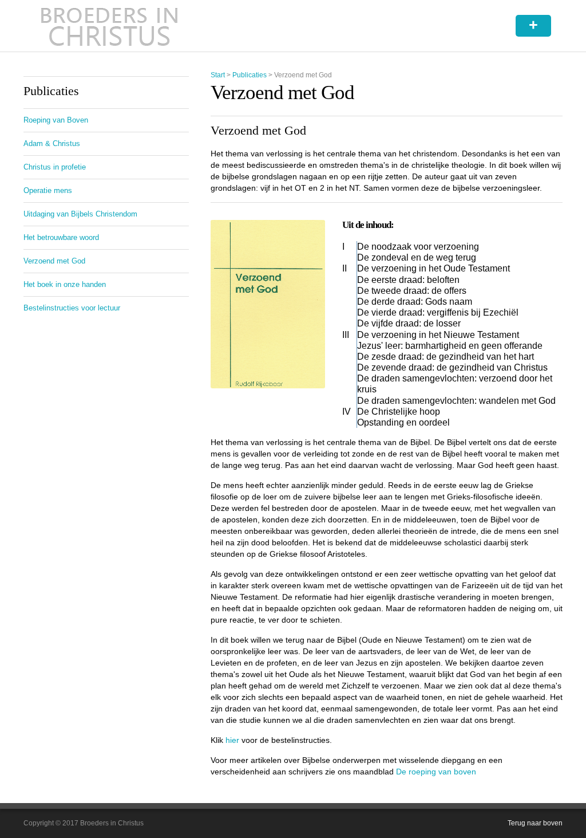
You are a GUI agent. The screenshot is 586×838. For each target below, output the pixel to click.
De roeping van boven (436, 771)
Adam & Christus (51, 143)
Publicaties (249, 75)
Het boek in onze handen (64, 284)
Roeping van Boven (55, 120)
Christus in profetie (54, 167)
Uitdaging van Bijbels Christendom (80, 214)
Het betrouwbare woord (61, 237)
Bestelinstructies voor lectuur (71, 308)
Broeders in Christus (109, 26)
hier (232, 740)
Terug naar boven (535, 823)
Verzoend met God (54, 261)
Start (218, 75)
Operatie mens (47, 190)
